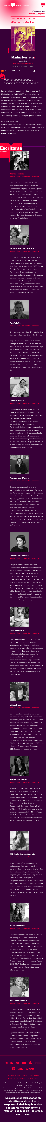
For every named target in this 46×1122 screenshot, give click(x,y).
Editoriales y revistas (20, 22)
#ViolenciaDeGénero (9, 133)
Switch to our (37, 12)
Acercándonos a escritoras (23, 63)
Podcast (25, 1075)
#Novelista (14, 127)
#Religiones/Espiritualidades (12, 130)
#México (39, 125)
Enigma (16, 1085)
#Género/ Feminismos (27, 125)
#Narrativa (5, 127)
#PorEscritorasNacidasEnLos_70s (31, 127)
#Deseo (15, 125)
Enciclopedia (25, 19)
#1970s (4, 122)
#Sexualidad (28, 130)
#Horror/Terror (12, 122)
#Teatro (36, 130)
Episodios (15, 19)
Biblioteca (37, 19)
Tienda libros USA (13, 1075)
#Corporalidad (6, 125)
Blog (32, 22)
